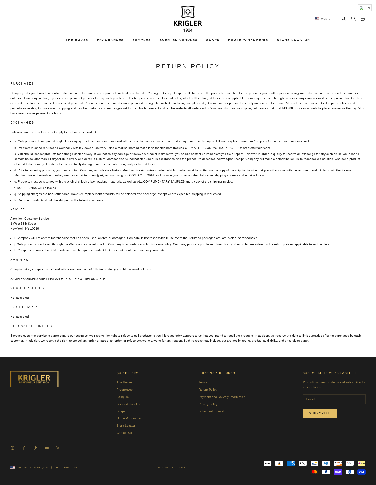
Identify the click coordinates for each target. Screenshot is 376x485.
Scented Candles (179, 39)
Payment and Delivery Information (222, 397)
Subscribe (319, 413)
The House (77, 39)
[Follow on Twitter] (58, 448)
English (71, 467)
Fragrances (110, 39)
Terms (203, 382)
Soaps (213, 39)
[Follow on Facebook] (24, 448)
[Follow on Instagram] (12, 448)
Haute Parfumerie (248, 39)
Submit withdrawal (211, 411)
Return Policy (208, 389)
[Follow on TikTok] (35, 448)
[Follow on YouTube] (46, 448)
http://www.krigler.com (138, 269)
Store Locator (293, 39)
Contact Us (124, 432)
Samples (142, 39)
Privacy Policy (208, 404)
